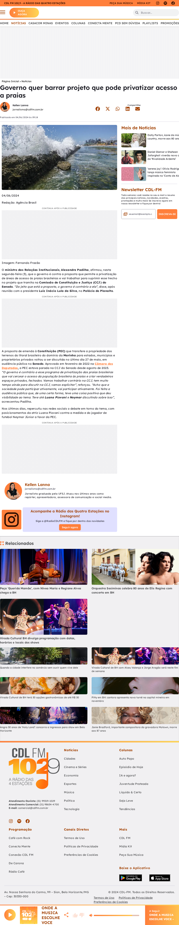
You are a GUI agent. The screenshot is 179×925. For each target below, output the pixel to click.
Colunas (78, 23)
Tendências (127, 809)
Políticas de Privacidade (81, 846)
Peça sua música (121, 3)
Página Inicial (10, 81)
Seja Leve (126, 800)
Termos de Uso (74, 838)
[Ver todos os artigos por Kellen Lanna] (5, 107)
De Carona (16, 863)
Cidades (70, 758)
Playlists (150, 23)
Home (4, 23)
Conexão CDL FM (21, 855)
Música (69, 792)
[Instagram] (157, 3)
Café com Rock (19, 838)
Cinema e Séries (75, 767)
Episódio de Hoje (131, 767)
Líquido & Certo (130, 792)
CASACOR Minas (40, 23)
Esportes (70, 784)
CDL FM (124, 838)
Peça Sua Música (131, 855)
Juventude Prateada (133, 784)
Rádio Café (16, 871)
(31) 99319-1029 (45, 801)
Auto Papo (126, 758)
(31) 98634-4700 (49, 804)
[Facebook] (173, 3)
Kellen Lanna (20, 105)
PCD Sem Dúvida (127, 23)
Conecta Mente (100, 23)
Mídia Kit (143, 3)
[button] (98, 109)
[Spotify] (165, 3)
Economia (71, 775)
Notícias (18, 23)
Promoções (170, 23)
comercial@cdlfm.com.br (33, 808)
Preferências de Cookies (81, 855)
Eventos (62, 23)
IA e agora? (127, 775)
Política (69, 800)
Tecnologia (71, 809)
